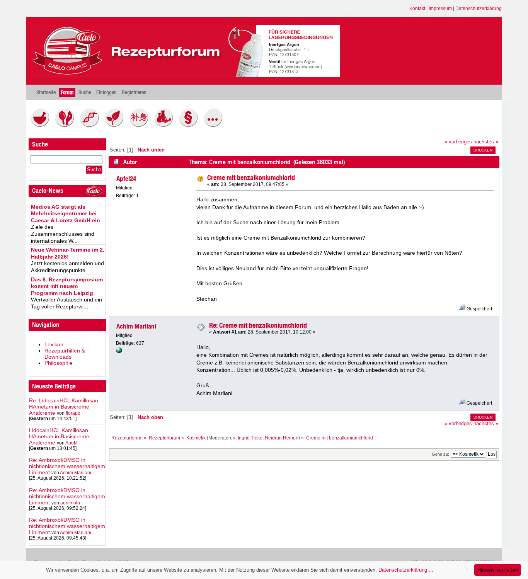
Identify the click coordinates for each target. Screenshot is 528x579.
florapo (73, 413)
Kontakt (417, 8)
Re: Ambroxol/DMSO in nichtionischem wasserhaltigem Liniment (67, 466)
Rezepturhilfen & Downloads (64, 353)
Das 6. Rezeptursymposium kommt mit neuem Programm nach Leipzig (67, 286)
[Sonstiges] (215, 125)
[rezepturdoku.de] (119, 351)
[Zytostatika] (91, 125)
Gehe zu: (440, 454)
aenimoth (70, 503)
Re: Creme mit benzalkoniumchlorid (258, 325)
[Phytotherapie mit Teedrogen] (116, 125)
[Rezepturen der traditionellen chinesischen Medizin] (140, 125)
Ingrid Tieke (250, 438)
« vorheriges (458, 142)
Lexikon (53, 344)
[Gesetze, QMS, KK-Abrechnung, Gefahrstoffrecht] (190, 125)
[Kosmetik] (66, 125)
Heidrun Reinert (281, 438)
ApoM (71, 443)
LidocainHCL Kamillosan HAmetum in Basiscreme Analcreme (59, 436)
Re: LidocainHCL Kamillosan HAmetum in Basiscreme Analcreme (63, 406)
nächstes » (485, 142)
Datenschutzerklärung (478, 8)
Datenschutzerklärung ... (405, 570)
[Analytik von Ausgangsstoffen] (165, 125)
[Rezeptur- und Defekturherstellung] (41, 125)
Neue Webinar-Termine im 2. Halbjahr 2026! (67, 253)
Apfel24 (126, 178)
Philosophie (58, 363)
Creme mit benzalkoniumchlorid (251, 178)
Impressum (440, 8)
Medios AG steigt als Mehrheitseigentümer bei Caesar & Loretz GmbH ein (65, 213)
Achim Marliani (75, 472)
